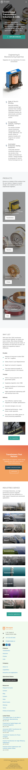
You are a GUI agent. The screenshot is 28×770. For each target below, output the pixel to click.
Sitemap (5, 705)
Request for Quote (8, 688)
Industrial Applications (14, 614)
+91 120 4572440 (10, 637)
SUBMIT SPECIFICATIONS (13, 467)
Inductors (8, 250)
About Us (5, 667)
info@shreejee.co (10, 641)
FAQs (4, 699)
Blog (4, 693)
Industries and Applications (10, 672)
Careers (5, 696)
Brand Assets (6, 702)
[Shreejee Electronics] (5, 2)
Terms (4, 708)
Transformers (10, 217)
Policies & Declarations (9, 710)
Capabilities (6, 669)
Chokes (8, 282)
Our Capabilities (14, 438)
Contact (5, 690)
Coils (7, 316)
